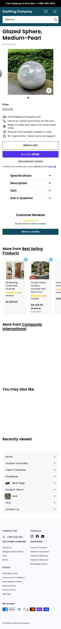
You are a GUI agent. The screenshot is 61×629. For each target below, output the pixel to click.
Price (6, 104)
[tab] (30, 175)
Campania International (22, 326)
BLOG (5, 559)
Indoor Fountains (38, 547)
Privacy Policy (9, 589)
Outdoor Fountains (39, 551)
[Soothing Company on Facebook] (37, 536)
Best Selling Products (23, 251)
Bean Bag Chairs (38, 564)
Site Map (7, 594)
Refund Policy (9, 585)
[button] (12, 292)
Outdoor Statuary (39, 555)
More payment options (30, 161)
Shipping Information (13, 551)
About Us (7, 547)
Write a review (30, 231)
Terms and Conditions (14, 577)
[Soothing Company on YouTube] (42, 536)
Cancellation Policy (12, 581)
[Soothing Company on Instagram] (32, 536)
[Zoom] (49, 90)
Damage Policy (10, 573)
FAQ (5, 555)
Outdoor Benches (39, 559)
